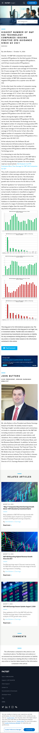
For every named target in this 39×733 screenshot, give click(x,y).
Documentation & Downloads (9, 691)
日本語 (3, 701)
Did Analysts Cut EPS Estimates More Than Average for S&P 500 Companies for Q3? (19, 166)
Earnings (4, 46)
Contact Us (5, 687)
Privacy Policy (20, 721)
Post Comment (10, 348)
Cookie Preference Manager (13, 729)
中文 (3, 698)
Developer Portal (6, 694)
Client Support (6, 683)
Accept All (29, 729)
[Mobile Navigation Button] (3, 3)
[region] (19, 722)
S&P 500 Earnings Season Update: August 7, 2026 (19, 606)
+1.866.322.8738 (9, 676)
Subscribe (32, 3)
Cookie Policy (11, 717)
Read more (7, 525)
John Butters (7, 51)
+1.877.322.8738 (11, 680)
